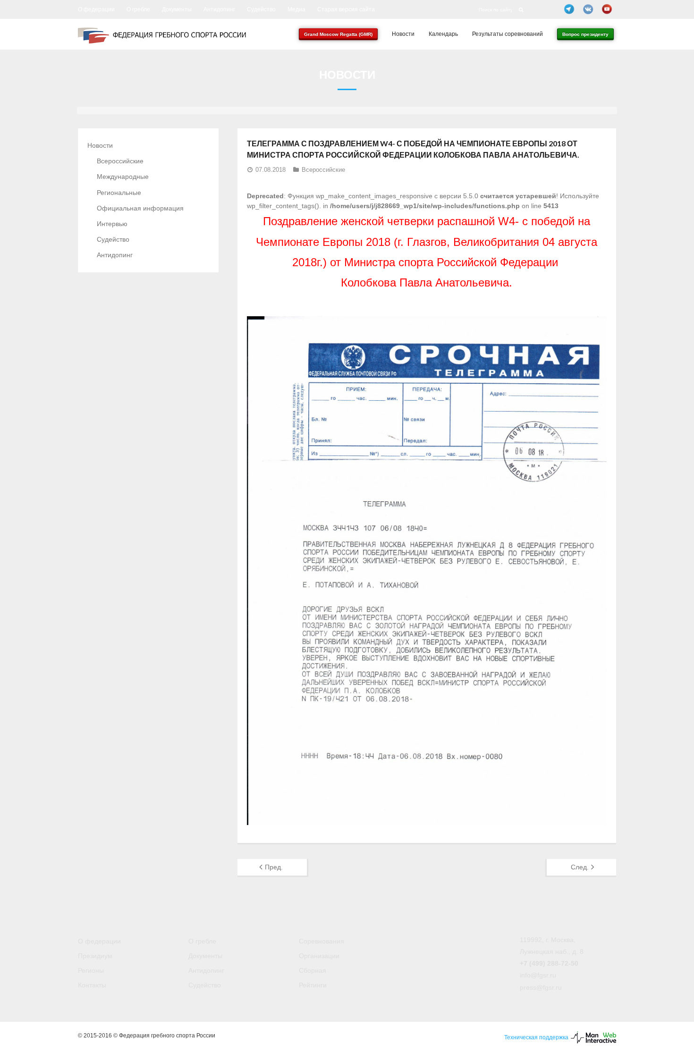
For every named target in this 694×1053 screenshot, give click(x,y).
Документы (177, 9)
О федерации (96, 9)
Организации (319, 956)
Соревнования (321, 941)
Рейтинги (313, 985)
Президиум (95, 956)
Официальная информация (140, 208)
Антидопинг (219, 9)
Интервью (112, 223)
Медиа (296, 9)
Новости (100, 145)
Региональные (119, 192)
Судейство (261, 9)
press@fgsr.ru (541, 987)
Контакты (92, 985)
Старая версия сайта (346, 9)
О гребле (138, 9)
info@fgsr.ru (538, 975)
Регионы (91, 970)
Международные (123, 176)
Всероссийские (323, 169)
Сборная (312, 970)
